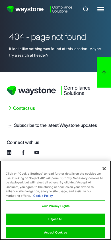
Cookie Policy (43, 195)
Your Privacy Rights (55, 206)
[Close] (104, 168)
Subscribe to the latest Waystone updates (55, 125)
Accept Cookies (55, 232)
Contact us (24, 108)
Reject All (55, 219)
